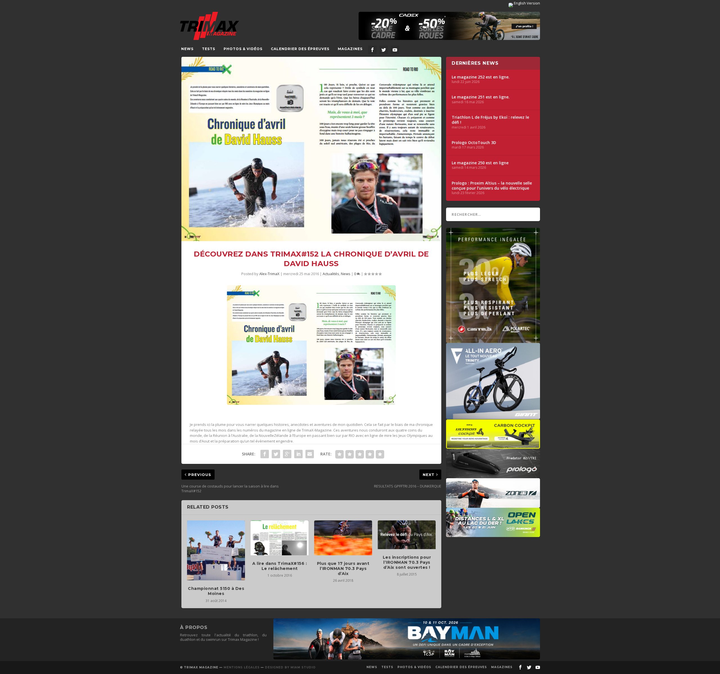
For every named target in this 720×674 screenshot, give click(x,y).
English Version (526, 3)
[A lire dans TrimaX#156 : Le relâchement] (280, 537)
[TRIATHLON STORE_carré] (493, 340)
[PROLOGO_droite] (493, 475)
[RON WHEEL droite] (493, 445)
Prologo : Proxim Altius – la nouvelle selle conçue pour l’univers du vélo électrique (492, 186)
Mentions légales (242, 667)
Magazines (350, 49)
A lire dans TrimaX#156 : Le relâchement (279, 566)
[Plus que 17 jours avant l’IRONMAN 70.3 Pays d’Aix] (343, 537)
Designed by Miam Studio (290, 667)
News (187, 49)
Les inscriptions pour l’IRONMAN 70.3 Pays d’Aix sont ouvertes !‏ (407, 562)
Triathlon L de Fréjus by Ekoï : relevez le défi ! (490, 120)
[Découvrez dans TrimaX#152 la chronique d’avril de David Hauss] (311, 149)
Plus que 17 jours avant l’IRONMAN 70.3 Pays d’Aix (343, 568)
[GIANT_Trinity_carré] (493, 416)
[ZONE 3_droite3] (493, 504)
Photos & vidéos (243, 49)
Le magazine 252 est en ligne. (481, 77)
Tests (208, 49)
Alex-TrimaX (269, 273)
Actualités (331, 273)
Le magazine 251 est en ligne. (481, 97)
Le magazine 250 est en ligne (480, 162)
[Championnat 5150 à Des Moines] (216, 550)
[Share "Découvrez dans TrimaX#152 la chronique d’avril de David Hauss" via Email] (309, 454)
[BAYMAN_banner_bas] (406, 657)
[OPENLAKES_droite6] (493, 534)
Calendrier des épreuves (300, 49)
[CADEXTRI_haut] (449, 26)
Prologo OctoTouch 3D (474, 142)
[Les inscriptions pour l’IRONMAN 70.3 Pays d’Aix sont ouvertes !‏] (407, 534)
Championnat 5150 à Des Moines (216, 591)
